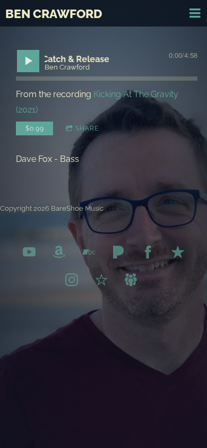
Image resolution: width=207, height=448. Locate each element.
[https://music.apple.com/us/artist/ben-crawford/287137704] (177, 254)
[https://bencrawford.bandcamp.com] (88, 254)
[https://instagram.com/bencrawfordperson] (71, 281)
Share (87, 128)
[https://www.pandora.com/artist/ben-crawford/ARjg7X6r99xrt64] (118, 254)
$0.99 (34, 128)
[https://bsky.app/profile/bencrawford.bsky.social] (131, 281)
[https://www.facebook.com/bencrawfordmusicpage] (148, 254)
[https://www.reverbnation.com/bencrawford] (101, 281)
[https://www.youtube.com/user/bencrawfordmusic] (29, 254)
